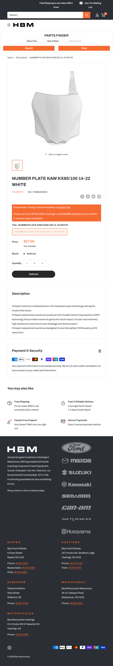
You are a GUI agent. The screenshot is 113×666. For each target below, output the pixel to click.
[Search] (86, 15)
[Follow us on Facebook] (9, 648)
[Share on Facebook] (82, 196)
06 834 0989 (20, 572)
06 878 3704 (74, 567)
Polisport (18, 192)
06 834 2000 (28, 567)
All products (21, 57)
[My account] (97, 15)
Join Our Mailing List (92, 5)
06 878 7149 (76, 563)
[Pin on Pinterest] (88, 196)
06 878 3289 (21, 634)
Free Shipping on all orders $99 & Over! (56, 5)
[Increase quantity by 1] (42, 263)
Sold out (33, 274)
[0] (103, 15)
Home (10, 57)
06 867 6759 (21, 603)
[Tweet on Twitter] (93, 196)
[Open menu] (8, 25)
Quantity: (17, 263)
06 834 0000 (21, 563)
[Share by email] (99, 196)
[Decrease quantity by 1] (27, 263)
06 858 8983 (76, 603)
